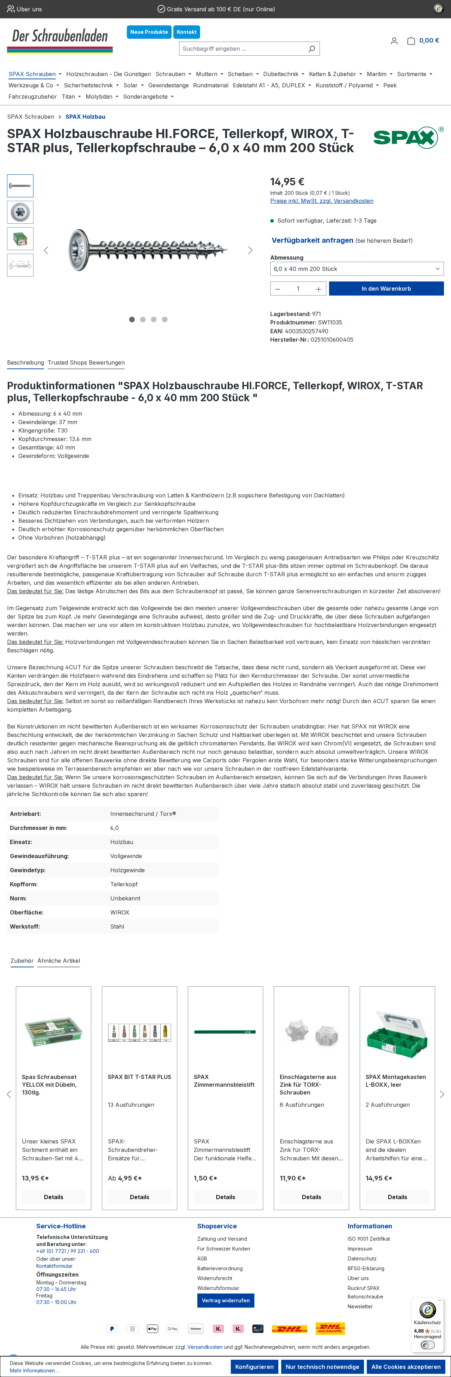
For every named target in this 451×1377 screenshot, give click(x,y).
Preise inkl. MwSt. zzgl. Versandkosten (321, 200)
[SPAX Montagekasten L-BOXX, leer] (397, 1032)
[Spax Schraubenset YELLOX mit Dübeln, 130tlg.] (53, 1032)
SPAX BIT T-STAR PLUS (139, 1076)
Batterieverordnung (220, 1268)
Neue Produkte (149, 32)
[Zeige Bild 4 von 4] (164, 319)
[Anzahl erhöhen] (318, 288)
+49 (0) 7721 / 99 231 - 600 (67, 1251)
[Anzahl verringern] (277, 288)
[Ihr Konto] (394, 40)
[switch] (428, 1345)
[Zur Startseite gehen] (60, 40)
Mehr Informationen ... (35, 1370)
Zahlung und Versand (222, 1239)
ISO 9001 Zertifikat (369, 1239)
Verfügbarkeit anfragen (313, 240)
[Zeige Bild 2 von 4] (143, 319)
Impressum (360, 1249)
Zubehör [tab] (22, 960)
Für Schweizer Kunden (223, 1249)
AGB (202, 1258)
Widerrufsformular (218, 1288)
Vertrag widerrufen (226, 1300)
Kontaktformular (54, 1266)
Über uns (29, 9)
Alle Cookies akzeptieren (406, 1366)
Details (53, 1197)
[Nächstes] (250, 250)
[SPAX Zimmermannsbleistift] (225, 1032)
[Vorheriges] (46, 250)
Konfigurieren (254, 1366)
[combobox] (241, 49)
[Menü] (439, 1302)
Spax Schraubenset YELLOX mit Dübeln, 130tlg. (49, 1084)
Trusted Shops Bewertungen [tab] (86, 362)
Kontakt (187, 32)
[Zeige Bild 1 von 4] (132, 319)
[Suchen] (311, 49)
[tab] (25, 362)
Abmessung (286, 257)
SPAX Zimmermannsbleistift (224, 1080)
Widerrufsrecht (214, 1278)
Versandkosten (205, 1347)
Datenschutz (362, 1258)
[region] (131, 250)
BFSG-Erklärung (366, 1268)
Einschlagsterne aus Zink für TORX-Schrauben (308, 1084)
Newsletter (360, 1306)
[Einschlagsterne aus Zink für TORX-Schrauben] (311, 1032)
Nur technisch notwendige (322, 1366)
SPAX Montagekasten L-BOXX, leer (396, 1080)
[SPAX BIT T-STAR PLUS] (139, 1032)
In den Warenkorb (386, 288)
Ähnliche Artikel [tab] (58, 960)
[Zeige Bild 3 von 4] (153, 319)
